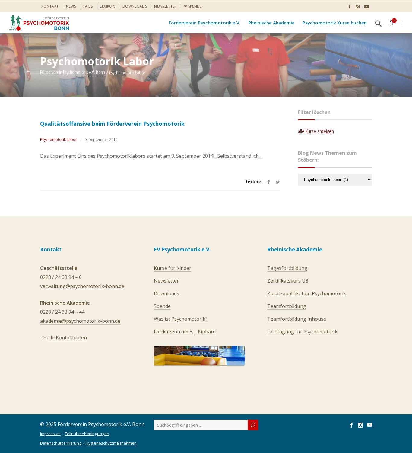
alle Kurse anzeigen (316, 131)
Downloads (134, 6)
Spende (162, 306)
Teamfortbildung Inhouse (296, 318)
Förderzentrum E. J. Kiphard (185, 331)
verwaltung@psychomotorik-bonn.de (82, 286)
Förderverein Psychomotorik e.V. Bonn (72, 73)
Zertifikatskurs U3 (287, 280)
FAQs (88, 6)
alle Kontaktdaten (67, 337)
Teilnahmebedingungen (87, 433)
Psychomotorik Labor (58, 139)
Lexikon (107, 6)
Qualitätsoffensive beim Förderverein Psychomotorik (112, 123)
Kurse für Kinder (172, 268)
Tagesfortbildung (287, 268)
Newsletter (165, 6)
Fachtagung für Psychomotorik (302, 331)
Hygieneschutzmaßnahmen (111, 443)
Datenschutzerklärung (60, 443)
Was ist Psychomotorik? (181, 318)
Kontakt (50, 6)
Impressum (50, 433)
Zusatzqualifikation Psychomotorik (306, 293)
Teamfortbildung (286, 306)
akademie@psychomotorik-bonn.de (80, 321)
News (71, 6)
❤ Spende (193, 6)
